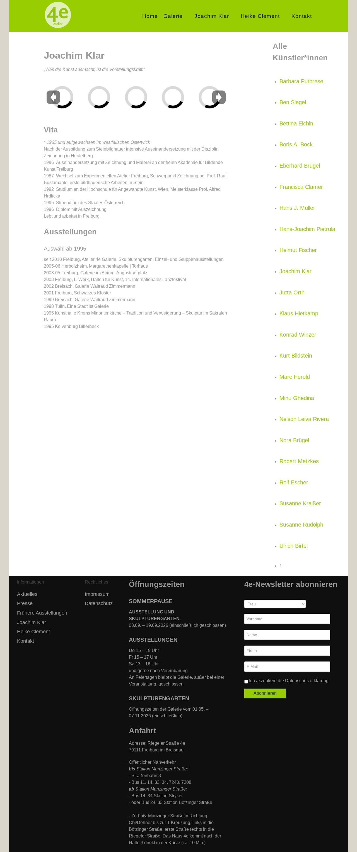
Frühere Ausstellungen (42, 613)
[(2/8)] (106, 81)
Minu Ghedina (296, 398)
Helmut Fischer (298, 250)
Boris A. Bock (296, 144)
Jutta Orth (292, 292)
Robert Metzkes (299, 461)
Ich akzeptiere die (288, 680)
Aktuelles (27, 594)
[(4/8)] (177, 81)
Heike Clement (33, 631)
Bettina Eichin (296, 123)
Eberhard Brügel (299, 166)
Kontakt (25, 641)
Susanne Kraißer (300, 503)
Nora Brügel (294, 440)
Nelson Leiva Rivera (304, 419)
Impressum (97, 594)
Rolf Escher (293, 482)
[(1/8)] (77, 90)
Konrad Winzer (297, 335)
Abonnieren (265, 693)
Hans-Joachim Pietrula (307, 229)
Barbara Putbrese (301, 81)
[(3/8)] (143, 81)
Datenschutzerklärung (307, 680)
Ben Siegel (292, 102)
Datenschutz (99, 603)
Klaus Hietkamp (298, 313)
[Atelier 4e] (58, 28)
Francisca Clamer (301, 187)
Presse (25, 603)
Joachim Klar (295, 271)
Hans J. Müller (297, 208)
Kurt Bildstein (295, 356)
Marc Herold (294, 377)
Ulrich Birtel (293, 546)
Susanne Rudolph (301, 525)
